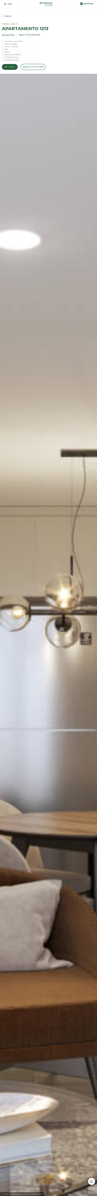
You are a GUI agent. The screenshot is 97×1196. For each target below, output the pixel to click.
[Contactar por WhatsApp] (91, 1181)
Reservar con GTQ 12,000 (33, 67)
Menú (10, 4)
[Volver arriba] (91, 1172)
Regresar (8, 16)
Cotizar (12, 67)
